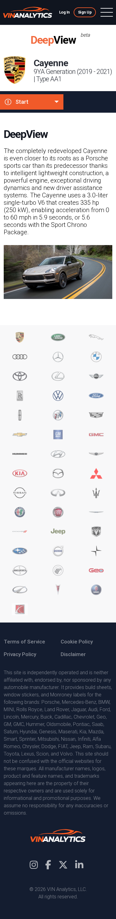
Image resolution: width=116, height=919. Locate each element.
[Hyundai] (58, 454)
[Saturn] (20, 609)
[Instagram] (34, 865)
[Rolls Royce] (20, 396)
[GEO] (96, 571)
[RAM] (96, 532)
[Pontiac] (58, 590)
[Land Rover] (58, 338)
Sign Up (85, 12)
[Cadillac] (96, 415)
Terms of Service (24, 642)
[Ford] (96, 396)
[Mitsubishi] (96, 474)
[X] (63, 865)
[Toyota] (20, 377)
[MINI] (96, 377)
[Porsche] (20, 338)
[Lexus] (58, 377)
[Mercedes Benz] (58, 357)
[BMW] (96, 357)
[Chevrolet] (20, 435)
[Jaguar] (96, 338)
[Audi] (20, 357)
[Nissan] (20, 493)
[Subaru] (20, 551)
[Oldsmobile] (20, 590)
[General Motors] (58, 435)
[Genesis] (96, 454)
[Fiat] (58, 512)
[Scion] (20, 571)
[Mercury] (58, 571)
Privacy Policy (20, 654)
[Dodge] (20, 532)
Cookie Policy (77, 642)
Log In (64, 12)
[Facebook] (48, 865)
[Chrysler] (96, 512)
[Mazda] (58, 474)
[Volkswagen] (58, 396)
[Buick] (58, 415)
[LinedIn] (79, 865)
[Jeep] (58, 532)
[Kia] (20, 474)
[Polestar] (96, 551)
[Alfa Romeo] (20, 512)
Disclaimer (73, 654)
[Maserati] (96, 493)
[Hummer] (20, 454)
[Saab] (96, 590)
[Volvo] (58, 551)
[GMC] (96, 435)
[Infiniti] (58, 493)
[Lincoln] (20, 415)
